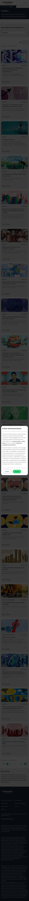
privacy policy (17, 441)
